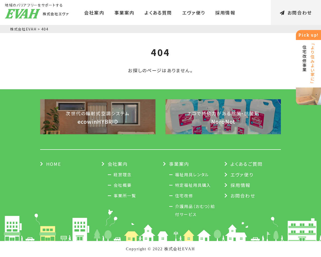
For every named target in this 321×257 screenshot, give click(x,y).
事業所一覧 (125, 195)
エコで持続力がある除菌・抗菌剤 (223, 117)
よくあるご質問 (246, 163)
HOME (53, 163)
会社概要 (123, 185)
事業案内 (124, 12)
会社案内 (94, 12)
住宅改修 (184, 195)
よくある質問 (158, 12)
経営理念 (123, 175)
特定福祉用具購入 (193, 185)
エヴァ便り (193, 12)
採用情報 (225, 12)
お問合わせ (299, 12)
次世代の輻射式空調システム (98, 117)
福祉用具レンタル (192, 175)
